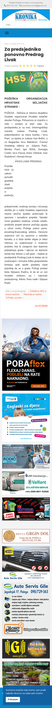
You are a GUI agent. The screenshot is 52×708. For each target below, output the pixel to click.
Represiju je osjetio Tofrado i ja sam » (24, 295)
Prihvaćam (13, 699)
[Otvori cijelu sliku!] (26, 81)
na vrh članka (41, 305)
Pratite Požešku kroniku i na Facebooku (26, 2)
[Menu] (7, 33)
